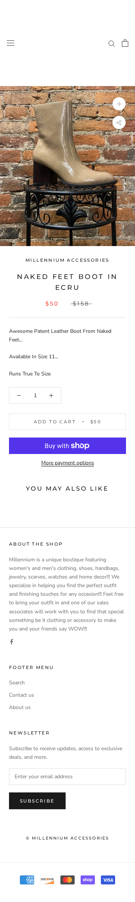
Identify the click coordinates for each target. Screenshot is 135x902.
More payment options (67, 462)
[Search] (111, 43)
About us (20, 707)
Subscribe (37, 801)
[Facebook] (11, 641)
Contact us (21, 695)
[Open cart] (125, 43)
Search (17, 682)
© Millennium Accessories (68, 838)
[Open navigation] (10, 43)
